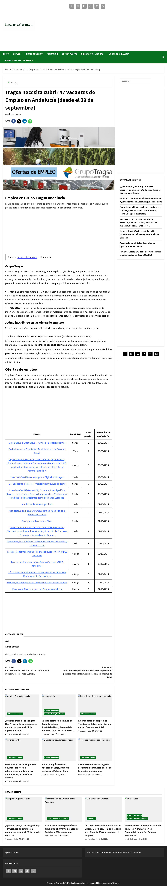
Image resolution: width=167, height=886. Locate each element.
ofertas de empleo (27, 256)
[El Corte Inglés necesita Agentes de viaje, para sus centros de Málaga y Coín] (58, 749)
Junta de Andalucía (119, 53)
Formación (52, 53)
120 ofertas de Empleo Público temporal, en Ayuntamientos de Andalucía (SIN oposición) (61, 829)
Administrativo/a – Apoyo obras (37, 504)
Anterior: (27, 670)
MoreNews (102, 883)
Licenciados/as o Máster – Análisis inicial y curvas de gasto (37, 483)
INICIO (6, 53)
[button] (163, 57)
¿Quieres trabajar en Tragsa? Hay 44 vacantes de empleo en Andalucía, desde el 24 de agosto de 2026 (140, 189)
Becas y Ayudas (69, 53)
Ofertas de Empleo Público (54, 714)
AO (6, 114)
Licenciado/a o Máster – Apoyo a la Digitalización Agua (37, 477)
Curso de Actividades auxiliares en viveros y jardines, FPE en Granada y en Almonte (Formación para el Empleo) (140, 210)
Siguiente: (87, 672)
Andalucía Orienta (11, 734)
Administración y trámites (19, 60)
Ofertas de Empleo (15, 714)
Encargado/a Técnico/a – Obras (37, 521)
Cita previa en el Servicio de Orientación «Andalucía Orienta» (114, 852)
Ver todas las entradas (34, 654)
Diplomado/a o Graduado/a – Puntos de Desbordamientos (37, 442)
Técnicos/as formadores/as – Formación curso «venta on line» (37, 582)
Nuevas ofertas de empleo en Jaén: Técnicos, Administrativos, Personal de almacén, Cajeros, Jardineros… (138, 222)
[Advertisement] (116, 28)
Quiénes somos (12, 852)
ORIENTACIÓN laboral (92, 53)
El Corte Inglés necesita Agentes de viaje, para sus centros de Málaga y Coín (55, 767)
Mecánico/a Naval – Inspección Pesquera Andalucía (37, 589)
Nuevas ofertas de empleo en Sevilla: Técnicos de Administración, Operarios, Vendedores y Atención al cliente (20, 771)
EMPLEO (16, 53)
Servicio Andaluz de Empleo (58, 819)
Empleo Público (34, 53)
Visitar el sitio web (14, 654)
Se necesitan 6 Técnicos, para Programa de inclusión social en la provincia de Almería (94, 767)
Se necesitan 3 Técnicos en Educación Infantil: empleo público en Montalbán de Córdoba (139, 234)
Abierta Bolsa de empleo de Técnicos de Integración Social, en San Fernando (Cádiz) (94, 724)
